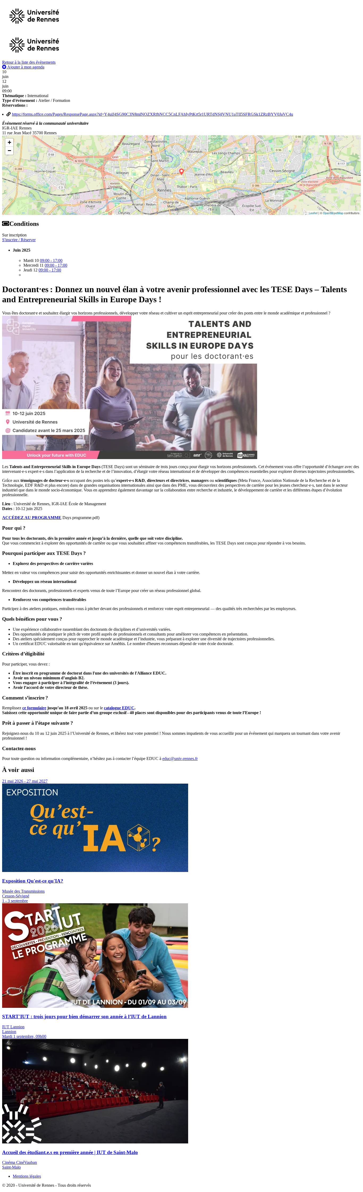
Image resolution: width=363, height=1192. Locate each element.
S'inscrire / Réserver (19, 239)
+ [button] (9, 142)
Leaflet (313, 213)
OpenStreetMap (333, 213)
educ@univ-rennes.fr (180, 758)
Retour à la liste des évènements (29, 62)
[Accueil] (34, 57)
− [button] (9, 150)
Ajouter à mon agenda (25, 67)
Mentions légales (27, 1176)
